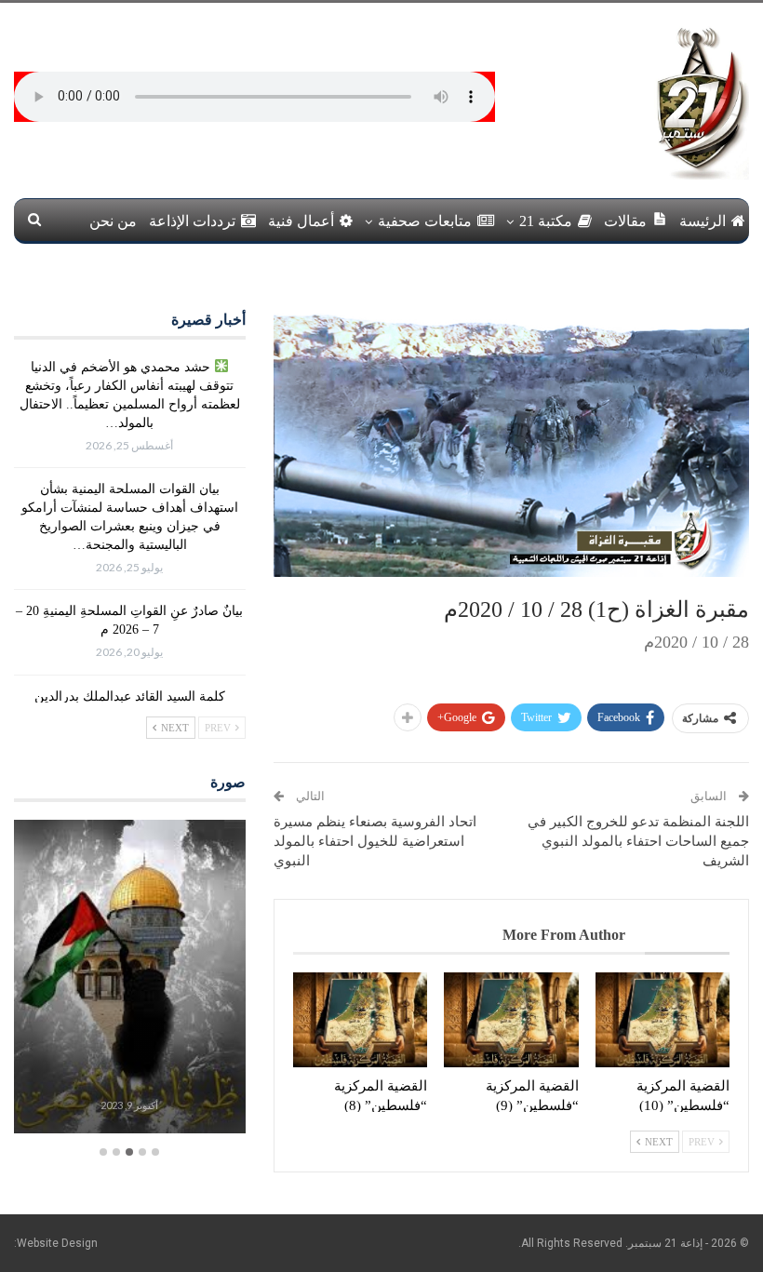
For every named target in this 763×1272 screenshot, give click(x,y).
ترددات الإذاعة (192, 221)
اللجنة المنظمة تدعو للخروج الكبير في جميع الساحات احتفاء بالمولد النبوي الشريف (638, 841)
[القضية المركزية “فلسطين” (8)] (360, 1019)
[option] (130, 979)
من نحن (113, 221)
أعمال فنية (301, 221)
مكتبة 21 (545, 221)
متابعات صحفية (425, 221)
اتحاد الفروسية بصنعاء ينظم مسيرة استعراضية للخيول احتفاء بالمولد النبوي (375, 841)
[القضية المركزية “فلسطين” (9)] (511, 1019)
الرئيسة (702, 221)
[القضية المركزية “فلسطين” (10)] (663, 1019)
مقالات (625, 221)
